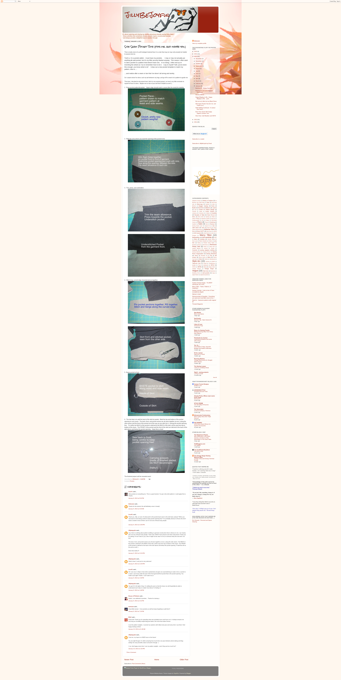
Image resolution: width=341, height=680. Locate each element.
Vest (205, 267)
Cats (195, 209)
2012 (195, 119)
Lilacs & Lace (198, 324)
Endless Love (198, 385)
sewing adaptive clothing (207, 250)
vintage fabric (211, 266)
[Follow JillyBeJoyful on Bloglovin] (200, 134)
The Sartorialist (198, 409)
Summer (208, 261)
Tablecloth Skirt (196, 263)
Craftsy (207, 213)
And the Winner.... (200, 94)
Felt (203, 220)
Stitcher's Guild (196, 294)
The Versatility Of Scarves (201, 404)
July (197, 71)
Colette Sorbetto (209, 211)
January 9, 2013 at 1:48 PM (136, 590)
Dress (193, 216)
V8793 (193, 266)
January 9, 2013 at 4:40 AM (136, 508)
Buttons (208, 207)
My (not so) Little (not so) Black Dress (206, 101)
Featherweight (195, 220)
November (199, 61)
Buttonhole (201, 207)
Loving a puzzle (198, 373)
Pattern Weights (203, 241)
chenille (194, 211)
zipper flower (195, 274)
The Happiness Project (201, 435)
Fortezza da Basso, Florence (202, 410)
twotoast (131, 606)
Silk (211, 255)
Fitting (207, 220)
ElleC (130, 617)
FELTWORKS (198, 422)
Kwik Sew (208, 231)
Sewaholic (194, 250)
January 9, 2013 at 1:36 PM (136, 578)
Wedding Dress (196, 273)
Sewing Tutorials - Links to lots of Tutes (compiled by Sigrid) (203, 291)
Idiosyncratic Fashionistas (202, 415)
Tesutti (204, 263)
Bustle (194, 207)
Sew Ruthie (197, 312)
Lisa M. (130, 514)
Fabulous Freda (205, 218)
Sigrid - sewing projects (201, 372)
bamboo (208, 204)
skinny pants (202, 257)
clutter (200, 211)
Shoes (196, 255)
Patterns (211, 241)
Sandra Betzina (196, 248)
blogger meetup (203, 206)
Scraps (212, 248)
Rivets (205, 246)
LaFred (215, 231)
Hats (207, 224)
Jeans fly (209, 227)
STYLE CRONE (198, 403)
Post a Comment (131, 652)
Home (156, 660)
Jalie (213, 226)
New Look (194, 241)
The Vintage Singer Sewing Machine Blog (202, 456)
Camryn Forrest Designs (201, 384)
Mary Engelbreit (198, 498)
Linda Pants (206, 233)
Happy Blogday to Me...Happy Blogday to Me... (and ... (203, 97)
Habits (200, 224)
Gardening (212, 222)
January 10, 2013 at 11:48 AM (136, 629)
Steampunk (212, 259)
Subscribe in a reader (198, 139)
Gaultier (194, 224)
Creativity (214, 213)
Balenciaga (200, 204)
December (199, 58)
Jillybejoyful (132, 530)
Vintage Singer (209, 268)
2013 (195, 56)
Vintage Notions (196, 268)
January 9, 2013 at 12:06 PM (136, 524)
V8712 (212, 265)
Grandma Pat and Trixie (201, 391)
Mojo (215, 237)
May (197, 76)
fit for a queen (198, 353)
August (198, 68)
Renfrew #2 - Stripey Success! (203, 88)
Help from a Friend (199, 354)
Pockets (132, 481)
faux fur (213, 218)
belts (213, 204)
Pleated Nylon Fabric (209, 242)
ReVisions (205, 244)
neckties (202, 239)
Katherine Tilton (209, 229)
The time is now (198, 451)
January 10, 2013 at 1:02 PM (136, 648)
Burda (212, 206)
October (198, 63)
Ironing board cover (197, 225)
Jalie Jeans (195, 227)
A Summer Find (198, 325)
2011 (195, 122)
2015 (195, 51)
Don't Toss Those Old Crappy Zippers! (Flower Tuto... (203, 112)
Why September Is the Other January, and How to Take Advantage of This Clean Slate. (203, 438)
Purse (199, 244)
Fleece (199, 222)
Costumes (201, 213)
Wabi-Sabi (205, 271)
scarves (206, 248)
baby (208, 202)
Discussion (197, 398)
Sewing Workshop (211, 253)
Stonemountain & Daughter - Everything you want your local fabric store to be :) (203, 297)
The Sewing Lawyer (200, 366)
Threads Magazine (197, 304)
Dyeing (207, 216)
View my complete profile (199, 43)
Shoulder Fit (204, 255)
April (197, 78)
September (199, 66)
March (198, 81)
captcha (215, 207)
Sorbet (206, 259)
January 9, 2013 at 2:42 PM (136, 600)
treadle (194, 265)
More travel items (199, 314)
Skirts (209, 257)
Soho (200, 259)
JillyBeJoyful (147, 15)
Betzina (194, 206)
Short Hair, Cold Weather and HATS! (205, 116)
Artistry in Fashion (208, 200)
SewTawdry (197, 318)
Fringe (206, 222)
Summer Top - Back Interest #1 (203, 320)
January (198, 86)
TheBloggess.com (199, 444)
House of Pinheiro (133, 596)
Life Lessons (197, 233)
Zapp (213, 273)
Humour (212, 224)
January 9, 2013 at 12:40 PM (136, 563)
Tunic (199, 265)
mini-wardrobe (206, 237)
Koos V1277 (200, 231)
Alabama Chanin (196, 200)
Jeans (203, 227)
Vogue (195, 271)
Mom (195, 239)
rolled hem (212, 246)
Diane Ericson (211, 215)
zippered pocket (204, 274)
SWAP (213, 261)
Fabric (213, 216)
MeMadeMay (196, 237)
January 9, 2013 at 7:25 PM (136, 611)
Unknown (131, 504)
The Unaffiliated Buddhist (202, 450)
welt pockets (206, 273)
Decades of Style (199, 215)
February (198, 83)
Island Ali (207, 225)
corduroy (194, 213)
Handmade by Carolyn (201, 338)
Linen (212, 233)
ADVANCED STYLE (199, 390)
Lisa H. (130, 491)
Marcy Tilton (206, 235)
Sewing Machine (196, 251)
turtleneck (205, 265)
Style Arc (196, 261)
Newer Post (128, 660)
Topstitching (212, 263)
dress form (200, 216)
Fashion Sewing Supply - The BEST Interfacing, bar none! (202, 283)
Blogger (188, 673)
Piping (199, 242)
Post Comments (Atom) (138, 663)
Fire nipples (197, 445)
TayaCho (176, 673)
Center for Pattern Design (206, 209)
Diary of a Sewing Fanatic (202, 330)
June (197, 73)
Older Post (184, 660)
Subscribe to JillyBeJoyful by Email (202, 143)
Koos (193, 231)
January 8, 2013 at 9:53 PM (136, 498)
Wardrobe (212, 271)
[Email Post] (149, 479)
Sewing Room (206, 251)
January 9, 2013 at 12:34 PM (136, 553)
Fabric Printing (195, 218)
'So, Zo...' (197, 345)
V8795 (199, 267)
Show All (215, 377)
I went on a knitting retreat (201, 367)
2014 (195, 54)
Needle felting (211, 239)
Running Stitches (199, 358)
